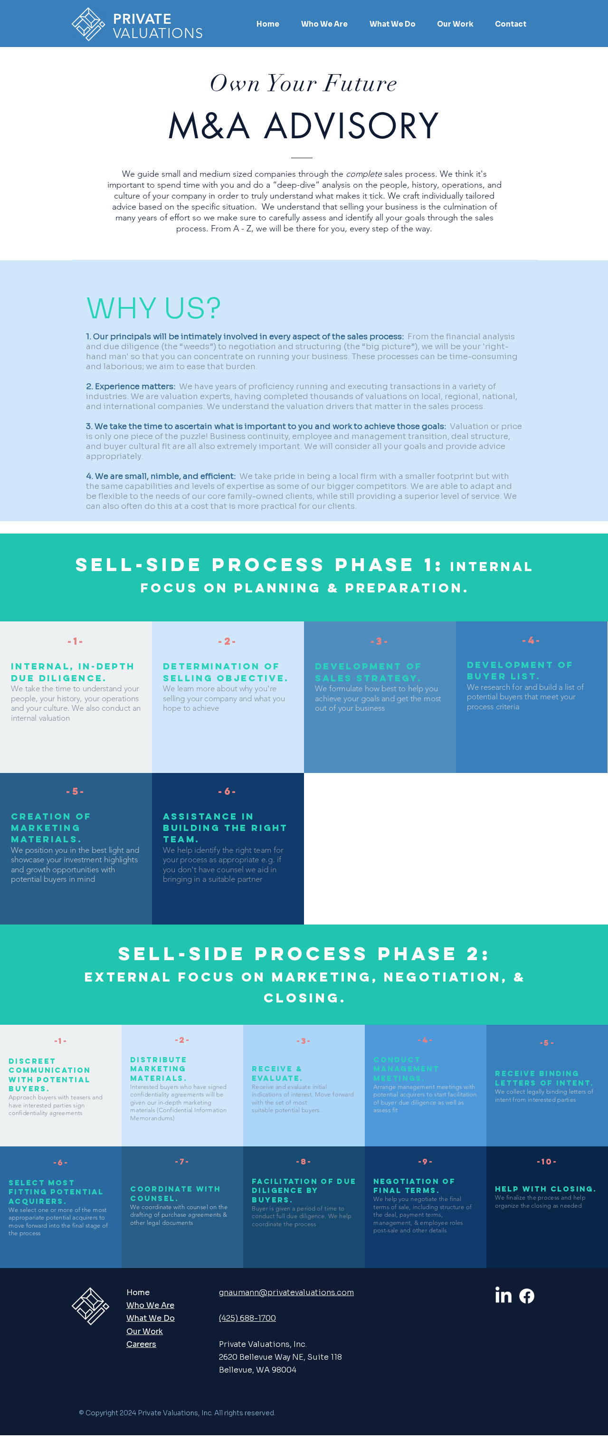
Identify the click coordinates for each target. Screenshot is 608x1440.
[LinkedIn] (503, 1296)
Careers (141, 1344)
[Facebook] (527, 1296)
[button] (324, 24)
